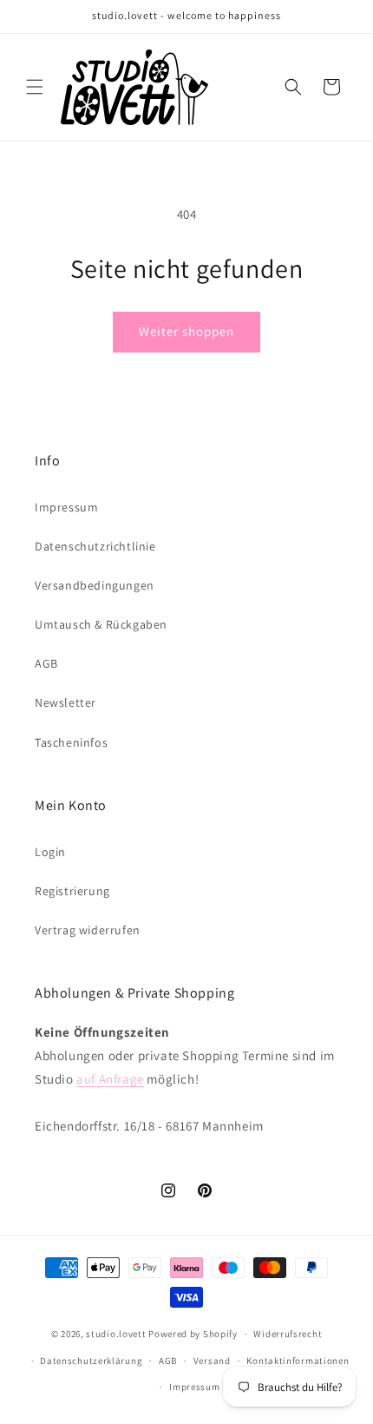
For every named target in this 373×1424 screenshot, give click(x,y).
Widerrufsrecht (287, 1334)
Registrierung (72, 891)
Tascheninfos (71, 742)
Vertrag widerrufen (88, 930)
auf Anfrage (110, 1079)
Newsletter (65, 702)
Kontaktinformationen (297, 1361)
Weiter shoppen (186, 331)
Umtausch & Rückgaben (101, 624)
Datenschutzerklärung (91, 1361)
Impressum (66, 507)
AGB (46, 663)
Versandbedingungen (94, 585)
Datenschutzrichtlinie (95, 546)
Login (50, 852)
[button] (35, 87)
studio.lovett (116, 1334)
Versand (212, 1361)
